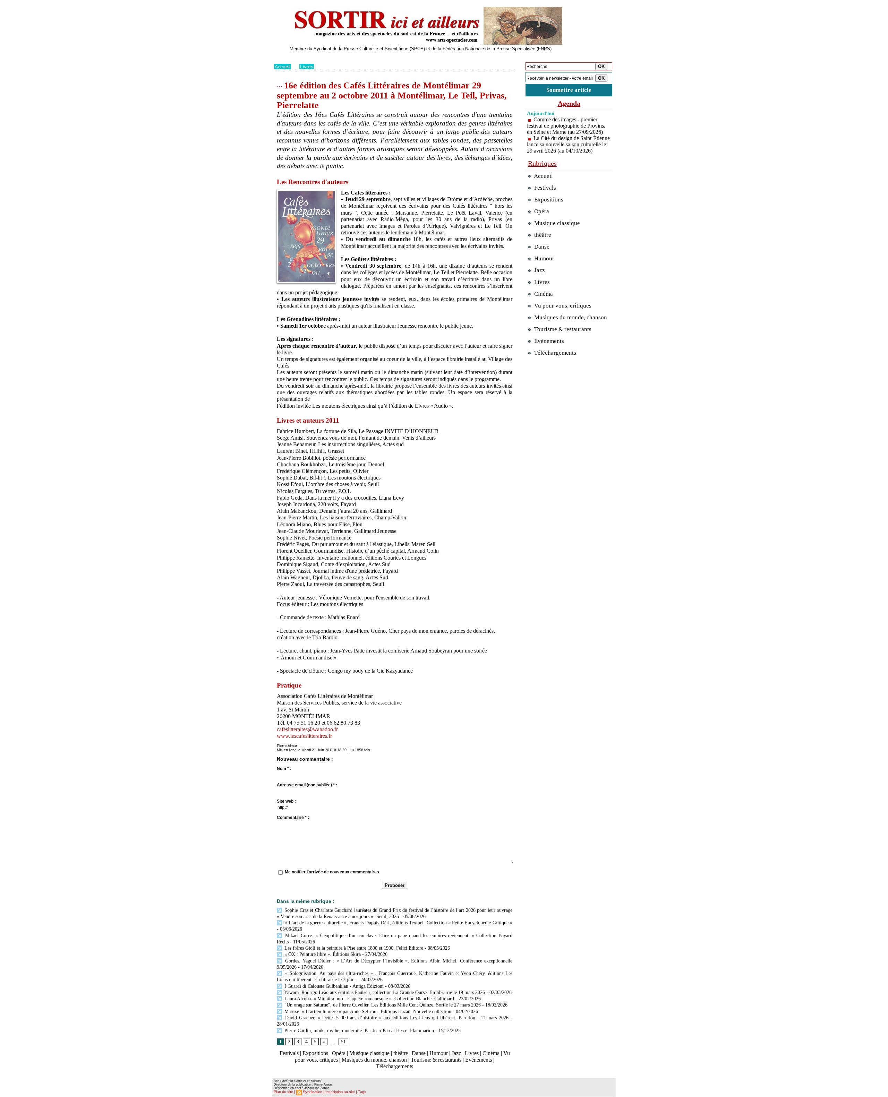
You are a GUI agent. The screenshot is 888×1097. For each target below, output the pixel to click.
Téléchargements (394, 1066)
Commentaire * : (293, 817)
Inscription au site (340, 1092)
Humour (438, 1053)
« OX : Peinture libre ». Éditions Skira (322, 954)
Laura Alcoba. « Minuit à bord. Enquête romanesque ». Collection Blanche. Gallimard (368, 998)
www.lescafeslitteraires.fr (304, 736)
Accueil (282, 66)
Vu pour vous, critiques (562, 305)
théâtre (400, 1053)
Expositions (315, 1053)
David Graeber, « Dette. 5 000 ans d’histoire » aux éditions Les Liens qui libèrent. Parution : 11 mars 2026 (396, 1017)
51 (343, 1041)
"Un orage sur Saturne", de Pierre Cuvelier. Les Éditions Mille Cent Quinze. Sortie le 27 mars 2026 (382, 1005)
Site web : (286, 801)
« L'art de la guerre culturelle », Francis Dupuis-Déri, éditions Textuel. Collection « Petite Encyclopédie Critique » (397, 922)
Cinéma (491, 1053)
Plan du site (283, 1092)
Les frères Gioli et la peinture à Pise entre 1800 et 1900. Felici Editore (353, 948)
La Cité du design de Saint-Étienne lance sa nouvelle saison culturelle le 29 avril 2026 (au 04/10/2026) (568, 144)
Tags (362, 1092)
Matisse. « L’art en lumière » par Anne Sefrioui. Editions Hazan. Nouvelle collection (367, 1011)
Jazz (456, 1053)
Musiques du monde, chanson (374, 1060)
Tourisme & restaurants (436, 1060)
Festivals (289, 1053)
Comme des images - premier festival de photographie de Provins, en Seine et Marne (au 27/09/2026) (566, 125)
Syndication (312, 1092)
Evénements (478, 1060)
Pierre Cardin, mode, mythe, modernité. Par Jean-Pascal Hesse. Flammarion (358, 1030)
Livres (306, 66)
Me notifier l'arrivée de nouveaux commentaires (332, 872)
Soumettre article (568, 90)
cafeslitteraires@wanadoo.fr (307, 729)
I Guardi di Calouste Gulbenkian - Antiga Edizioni (333, 986)
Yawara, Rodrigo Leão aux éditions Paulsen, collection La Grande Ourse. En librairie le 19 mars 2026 (384, 992)
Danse (419, 1053)
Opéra (338, 1053)
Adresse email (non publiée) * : (307, 785)
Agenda (569, 103)
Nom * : (284, 768)
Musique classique (369, 1053)
